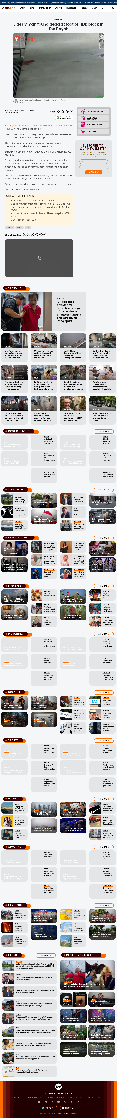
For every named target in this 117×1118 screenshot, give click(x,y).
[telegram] (60, 111)
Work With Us (76, 1097)
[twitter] (56, 111)
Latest (22, 8)
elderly (9, 228)
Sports (95, 8)
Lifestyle (58, 8)
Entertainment (45, 8)
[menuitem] (22, 8)
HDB (28, 228)
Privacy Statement (56, 1097)
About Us (16, 1097)
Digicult (84, 8)
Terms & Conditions (96, 1097)
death (19, 228)
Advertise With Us (34, 1097)
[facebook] (52, 111)
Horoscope (71, 8)
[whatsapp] (64, 111)
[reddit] (68, 111)
